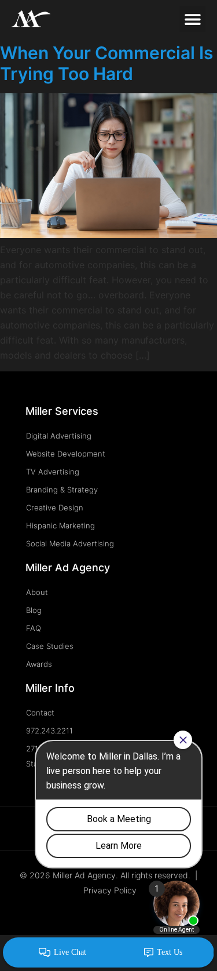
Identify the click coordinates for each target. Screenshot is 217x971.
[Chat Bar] (108, 953)
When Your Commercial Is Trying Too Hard (106, 63)
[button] (192, 19)
